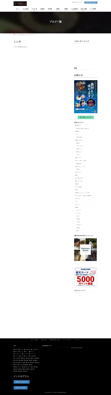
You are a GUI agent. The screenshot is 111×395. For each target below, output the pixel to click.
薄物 (25, 369)
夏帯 (31, 360)
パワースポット (80, 146)
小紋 (28, 362)
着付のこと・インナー (80, 166)
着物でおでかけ (79, 140)
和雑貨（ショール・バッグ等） (82, 192)
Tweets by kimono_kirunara (76, 347)
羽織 (21, 369)
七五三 (77, 216)
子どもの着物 (78, 186)
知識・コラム (78, 157)
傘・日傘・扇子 (79, 178)
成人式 (37, 362)
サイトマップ (77, 339)
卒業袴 (77, 227)
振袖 (77, 230)
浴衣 (31, 364)
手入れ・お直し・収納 (80, 160)
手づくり (77, 204)
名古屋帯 (16, 360)
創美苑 (24, 358)
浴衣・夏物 (79, 137)
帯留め (32, 362)
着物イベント (79, 151)
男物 (76, 189)
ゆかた (16, 351)
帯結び (77, 169)
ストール (32, 351)
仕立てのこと (78, 172)
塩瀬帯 (27, 360)
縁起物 (76, 184)
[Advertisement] (85, 55)
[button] (86, 117)
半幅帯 (28, 358)
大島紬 (16, 362)
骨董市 (26, 371)
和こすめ (77, 198)
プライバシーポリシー (67, 339)
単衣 (33, 358)
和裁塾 (22, 360)
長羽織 (16, 371)
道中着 (33, 369)
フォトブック (78, 210)
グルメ (77, 154)
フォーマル (77, 213)
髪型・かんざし (79, 181)
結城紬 (36, 366)
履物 (76, 175)
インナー (21, 351)
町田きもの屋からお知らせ (82, 128)
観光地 (77, 143)
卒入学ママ (79, 224)
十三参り (78, 222)
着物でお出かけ (26, 366)
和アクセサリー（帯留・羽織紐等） (83, 195)
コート (27, 351)
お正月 (16, 349)
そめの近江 (28, 349)
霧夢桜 (76, 207)
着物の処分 (79, 163)
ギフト (76, 201)
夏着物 (36, 360)
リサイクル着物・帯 (19, 355)
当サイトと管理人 (34, 339)
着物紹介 (77, 131)
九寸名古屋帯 (33, 355)
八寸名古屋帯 (17, 358)
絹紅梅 (16, 369)
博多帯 (37, 358)
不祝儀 (77, 219)
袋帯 (29, 369)
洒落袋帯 (26, 364)
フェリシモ (25, 353)
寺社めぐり (79, 149)
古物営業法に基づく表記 (55, 339)
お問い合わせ (92, 2)
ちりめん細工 (35, 349)
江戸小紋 (21, 364)
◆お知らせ (77, 125)
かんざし (21, 349)
